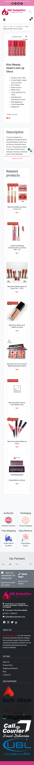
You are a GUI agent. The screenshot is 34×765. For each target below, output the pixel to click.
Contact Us (7, 675)
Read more (16, 158)
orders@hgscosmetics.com (15, 617)
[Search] (29, 11)
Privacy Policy (8, 665)
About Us (6, 662)
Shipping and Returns (10, 668)
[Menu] (4, 19)
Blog (4, 672)
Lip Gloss (19, 26)
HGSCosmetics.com (10, 635)
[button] (26, 36)
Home (5, 26)
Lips (11, 26)
